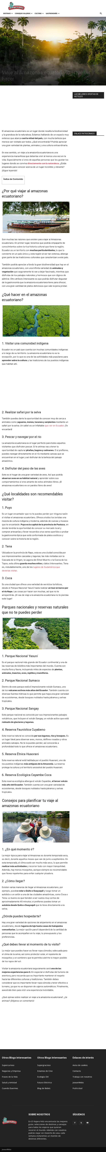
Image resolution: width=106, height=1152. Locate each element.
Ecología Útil (43, 1076)
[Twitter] (81, 1123)
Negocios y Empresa (11, 1071)
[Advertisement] (71, 6)
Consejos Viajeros (22, 13)
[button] (100, 13)
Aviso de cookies (80, 1065)
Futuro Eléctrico (44, 1082)
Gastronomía (51, 13)
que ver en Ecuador (54, 425)
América (13, 67)
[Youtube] (87, 1123)
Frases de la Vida (10, 1076)
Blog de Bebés (43, 1088)
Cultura (38, 13)
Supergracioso (44, 1065)
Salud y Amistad (9, 1082)
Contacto (77, 1071)
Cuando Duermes (10, 1088)
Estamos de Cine (45, 1071)
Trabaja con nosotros (82, 1076)
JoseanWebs (78, 1082)
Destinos (7, 13)
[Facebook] (75, 1123)
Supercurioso (8, 1065)
